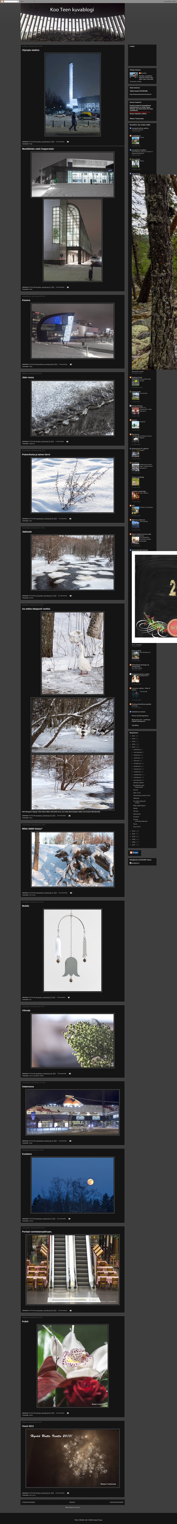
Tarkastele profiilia (135, 81)
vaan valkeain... (144, 493)
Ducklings (135, 706)
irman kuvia (136, 173)
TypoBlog (135, 725)
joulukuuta (137, 749)
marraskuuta (138, 752)
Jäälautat (27, 531)
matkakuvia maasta (138, 712)
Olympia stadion (30, 50)
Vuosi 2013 (28, 1426)
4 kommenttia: (60, 1413)
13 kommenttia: (62, 1073)
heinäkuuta (137, 763)
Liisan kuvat (136, 391)
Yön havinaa (143, 691)
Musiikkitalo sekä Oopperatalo (38, 149)
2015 (134, 741)
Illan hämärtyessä (145, 652)
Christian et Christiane (146, 507)
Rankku (142, 450)
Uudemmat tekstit (28, 1502)
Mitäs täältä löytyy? (32, 828)
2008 (134, 842)
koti (30, 999)
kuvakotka (135, 463)
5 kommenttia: (60, 141)
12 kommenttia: (63, 596)
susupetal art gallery (139, 150)
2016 (134, 738)
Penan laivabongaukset (140, 716)
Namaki (134, 420)
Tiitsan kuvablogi (138, 477)
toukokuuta (137, 769)
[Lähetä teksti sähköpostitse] (67, 141)
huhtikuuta (137, 772)
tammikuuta (138, 780)
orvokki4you (136, 136)
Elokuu (142, 161)
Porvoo (142, 137)
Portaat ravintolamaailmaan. (37, 1231)
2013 (134, 747)
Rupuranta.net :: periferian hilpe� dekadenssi (141, 720)
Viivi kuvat (32, 895)
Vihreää (26, 1010)
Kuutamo (27, 1154)
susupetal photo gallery (140, 128)
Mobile (25, 906)
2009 (134, 839)
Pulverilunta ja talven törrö (36, 454)
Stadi (30, 144)
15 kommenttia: (62, 815)
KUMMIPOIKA (144, 675)
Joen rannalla (144, 521)
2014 (134, 744)
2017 (134, 736)
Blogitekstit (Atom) (74, 1507)
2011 (133, 834)
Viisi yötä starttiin (137, 668)
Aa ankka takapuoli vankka (36, 609)
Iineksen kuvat (137, 377)
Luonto (31, 1221)
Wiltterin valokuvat (138, 520)
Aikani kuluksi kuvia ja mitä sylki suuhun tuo (141, 535)
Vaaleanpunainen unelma (140, 674)
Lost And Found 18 (137, 130)
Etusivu (72, 1502)
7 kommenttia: (60, 441)
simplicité (142, 421)
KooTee (143, 73)
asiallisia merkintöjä (139, 491)
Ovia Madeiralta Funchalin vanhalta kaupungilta (145, 539)
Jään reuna (28, 377)
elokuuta (137, 760)
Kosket (31, 598)
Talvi (30, 521)
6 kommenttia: (61, 997)
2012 (134, 831)
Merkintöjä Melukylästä (140, 550)
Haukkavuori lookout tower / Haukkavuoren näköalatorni (146, 466)
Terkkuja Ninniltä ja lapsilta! (141, 704)
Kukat (42, 1075)
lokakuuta (137, 755)
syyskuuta (137, 758)
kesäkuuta (137, 766)
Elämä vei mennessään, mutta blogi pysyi (145, 409)
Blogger (100, 1520)
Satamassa (28, 1086)
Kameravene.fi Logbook (140, 448)
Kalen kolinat (136, 650)
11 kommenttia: (61, 1218)
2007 (134, 845)
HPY (133, 505)
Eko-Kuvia (135, 434)
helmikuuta (137, 777)
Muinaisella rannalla (138, 371)
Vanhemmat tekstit (116, 1502)
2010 (134, 836)
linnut (30, 818)
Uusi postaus (144, 393)
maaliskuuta (138, 774)
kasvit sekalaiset (34, 1075)
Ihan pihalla (136, 159)
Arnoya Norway (137, 406)
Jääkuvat (32, 443)
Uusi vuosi (32, 1495)
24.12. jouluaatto (137, 645)
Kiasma (26, 300)
